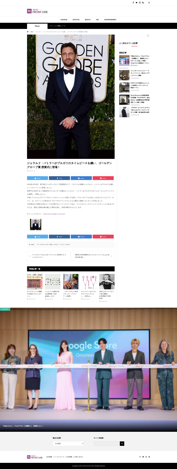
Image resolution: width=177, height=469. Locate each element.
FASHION (64, 20)
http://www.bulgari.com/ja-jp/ (54, 214)
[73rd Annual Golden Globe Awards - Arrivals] (35, 228)
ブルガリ (67, 244)
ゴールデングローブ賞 (45, 244)
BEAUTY (88, 20)
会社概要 (49, 457)
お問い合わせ (78, 457)
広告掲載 (69, 457)
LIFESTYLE (76, 20)
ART (97, 20)
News (37, 26)
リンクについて (59, 457)
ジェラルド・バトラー (58, 244)
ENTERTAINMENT (110, 20)
